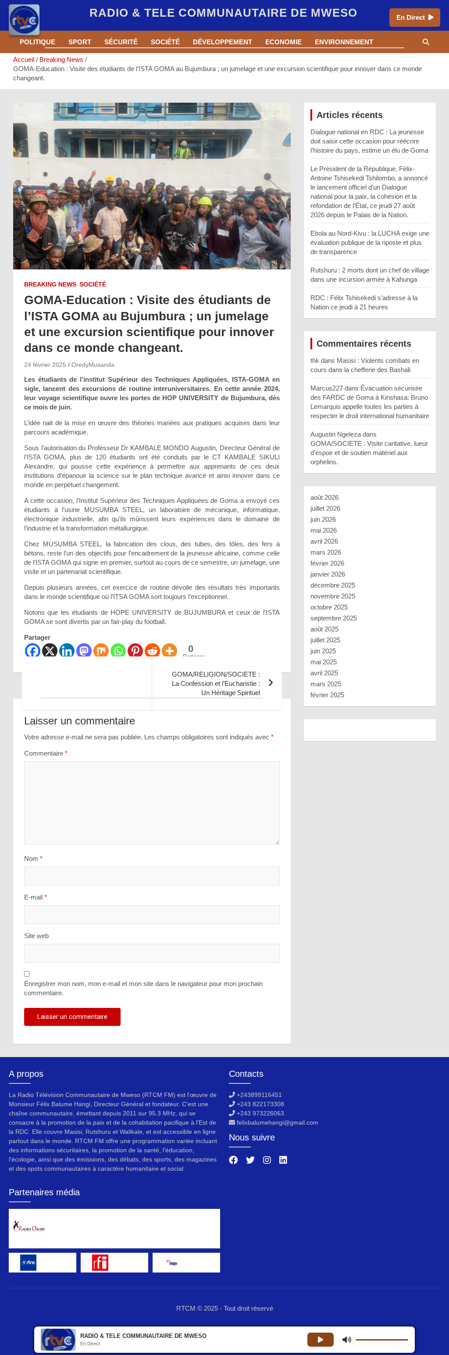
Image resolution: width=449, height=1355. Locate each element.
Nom (33, 858)
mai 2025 (323, 662)
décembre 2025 (332, 585)
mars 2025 (325, 684)
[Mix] (101, 651)
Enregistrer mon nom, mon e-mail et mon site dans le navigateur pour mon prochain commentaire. (143, 988)
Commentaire (46, 753)
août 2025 (324, 629)
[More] (169, 651)
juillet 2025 (325, 640)
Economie (283, 42)
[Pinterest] (135, 651)
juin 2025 (323, 651)
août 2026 (324, 497)
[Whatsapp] (118, 651)
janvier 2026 (327, 574)
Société (165, 42)
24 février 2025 (45, 364)
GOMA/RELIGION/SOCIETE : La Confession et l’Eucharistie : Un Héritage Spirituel (216, 683)
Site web (36, 935)
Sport (79, 42)
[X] (49, 651)
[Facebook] (32, 651)
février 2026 (327, 563)
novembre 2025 (332, 596)
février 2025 (327, 695)
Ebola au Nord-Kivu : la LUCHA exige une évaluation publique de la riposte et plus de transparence (369, 242)
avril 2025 (324, 673)
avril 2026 (324, 541)
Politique (37, 42)
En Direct (410, 17)
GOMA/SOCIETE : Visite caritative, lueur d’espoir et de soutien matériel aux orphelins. (369, 453)
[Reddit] (152, 651)
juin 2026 (323, 519)
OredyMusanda (92, 364)
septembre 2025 (333, 618)
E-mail (35, 897)
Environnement (344, 42)
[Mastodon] (84, 651)
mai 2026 (323, 530)
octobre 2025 (329, 607)
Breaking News (50, 284)
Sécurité (121, 42)
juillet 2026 (325, 508)
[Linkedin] (67, 651)
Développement (222, 42)
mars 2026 (325, 552)
